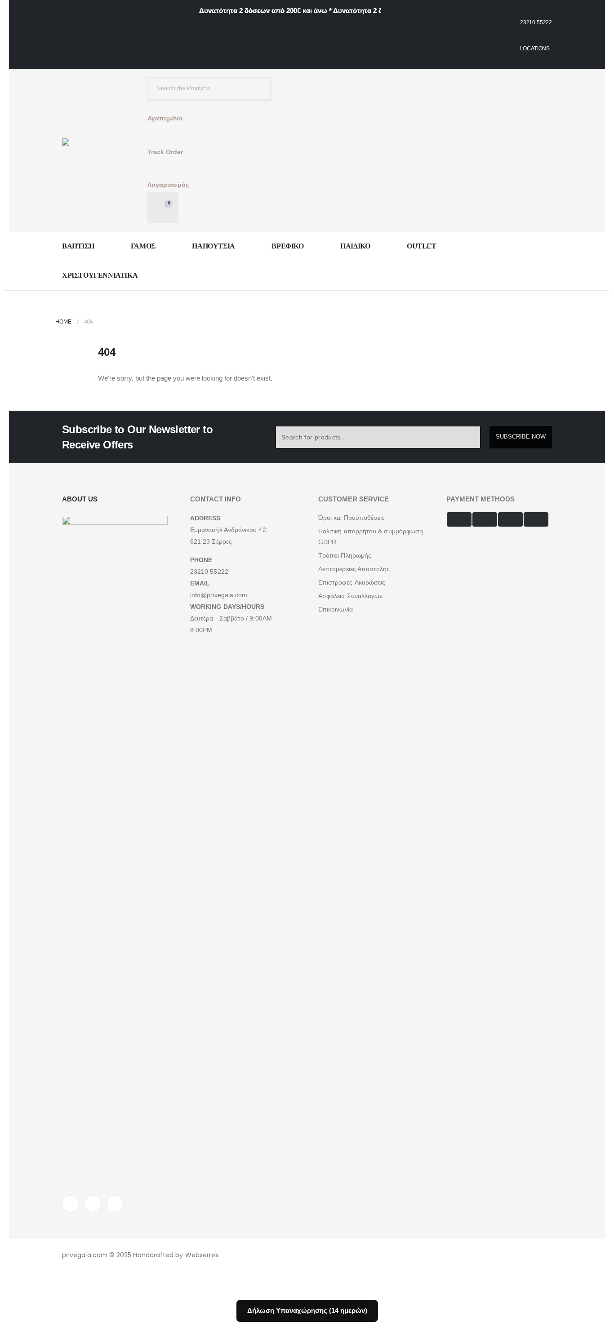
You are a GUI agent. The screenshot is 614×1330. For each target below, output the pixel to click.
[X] (92, 1203)
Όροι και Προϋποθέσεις (351, 517)
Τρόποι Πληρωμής (344, 555)
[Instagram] (115, 1203)
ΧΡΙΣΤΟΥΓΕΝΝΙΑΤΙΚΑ (100, 275)
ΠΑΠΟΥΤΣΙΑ (213, 246)
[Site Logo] (93, 150)
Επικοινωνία (335, 609)
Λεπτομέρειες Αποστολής (354, 568)
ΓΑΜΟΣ (143, 246)
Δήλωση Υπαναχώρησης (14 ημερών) (307, 1310)
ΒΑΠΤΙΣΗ (78, 246)
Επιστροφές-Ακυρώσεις (351, 582)
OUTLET (421, 246)
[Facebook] (70, 1203)
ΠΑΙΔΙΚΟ (355, 246)
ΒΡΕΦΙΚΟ (287, 246)
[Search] (256, 88)
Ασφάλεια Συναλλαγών (350, 595)
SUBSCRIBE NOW (521, 436)
